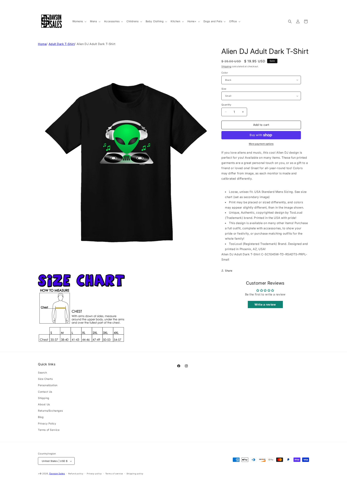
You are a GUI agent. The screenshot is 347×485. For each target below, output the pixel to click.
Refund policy (75, 473)
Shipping (226, 66)
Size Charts (45, 378)
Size (223, 88)
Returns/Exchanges (50, 410)
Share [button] (228, 270)
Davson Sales (57, 473)
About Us (44, 404)
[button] (79, 21)
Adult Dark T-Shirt (62, 44)
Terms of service (114, 473)
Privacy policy (94, 473)
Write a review (265, 304)
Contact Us (45, 391)
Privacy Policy (47, 423)
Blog (41, 417)
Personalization (47, 385)
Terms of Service (49, 429)
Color (224, 72)
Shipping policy (135, 473)
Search (42, 372)
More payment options (261, 143)
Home (42, 44)
